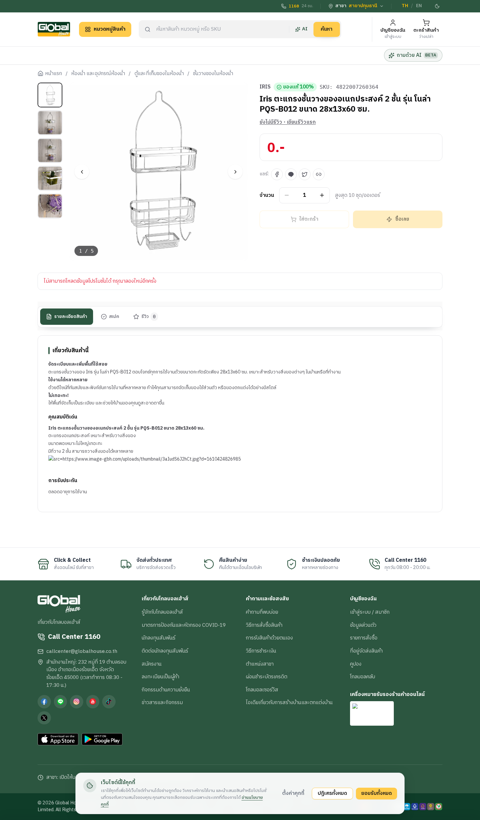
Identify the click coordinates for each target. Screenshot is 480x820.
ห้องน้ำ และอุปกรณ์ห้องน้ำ (98, 74)
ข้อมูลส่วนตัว (363, 625)
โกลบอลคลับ (362, 676)
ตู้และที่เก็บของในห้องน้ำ (159, 74)
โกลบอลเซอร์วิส (262, 690)
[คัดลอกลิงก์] (319, 174)
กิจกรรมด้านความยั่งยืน (166, 690)
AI (305, 29)
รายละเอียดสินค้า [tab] (70, 316)
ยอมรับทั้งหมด (376, 793)
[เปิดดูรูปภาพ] (159, 172)
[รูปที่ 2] (50, 122)
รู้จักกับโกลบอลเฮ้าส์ (162, 612)
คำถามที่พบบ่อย (262, 612)
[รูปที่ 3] (50, 150)
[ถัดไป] (235, 172)
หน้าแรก (53, 74)
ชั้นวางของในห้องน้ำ (213, 74)
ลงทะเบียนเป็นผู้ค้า (160, 676)
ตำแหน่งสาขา (260, 664)
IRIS (265, 87)
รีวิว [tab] (148, 316)
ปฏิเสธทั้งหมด (332, 793)
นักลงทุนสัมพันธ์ (158, 638)
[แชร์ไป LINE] (291, 174)
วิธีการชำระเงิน (261, 651)
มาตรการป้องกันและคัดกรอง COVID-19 (184, 625)
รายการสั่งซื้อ (363, 638)
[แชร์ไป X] (305, 174)
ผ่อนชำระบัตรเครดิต (266, 676)
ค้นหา (326, 29)
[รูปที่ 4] (50, 178)
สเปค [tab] (114, 316)
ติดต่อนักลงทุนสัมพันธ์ (165, 651)
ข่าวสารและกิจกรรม (162, 702)
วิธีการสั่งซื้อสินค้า (264, 625)
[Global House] (54, 29)
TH (405, 6)
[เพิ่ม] (322, 195)
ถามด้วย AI (416, 55)
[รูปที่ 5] (50, 206)
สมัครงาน (152, 664)
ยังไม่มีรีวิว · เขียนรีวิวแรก (288, 122)
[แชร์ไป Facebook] (277, 174)
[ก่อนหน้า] (81, 172)
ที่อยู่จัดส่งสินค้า (366, 651)
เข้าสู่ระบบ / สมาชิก (370, 612)
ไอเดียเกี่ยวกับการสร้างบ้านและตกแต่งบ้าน (289, 702)
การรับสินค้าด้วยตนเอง (269, 638)
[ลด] (287, 195)
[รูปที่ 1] (50, 95)
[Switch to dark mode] (437, 6)
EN (419, 6)
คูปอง (355, 664)
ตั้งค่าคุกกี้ (293, 793)
